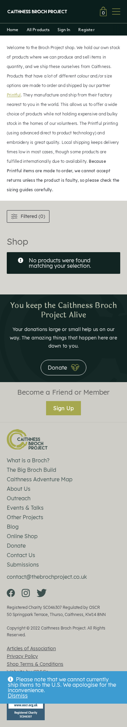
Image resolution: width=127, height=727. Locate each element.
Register (86, 29)
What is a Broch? (28, 460)
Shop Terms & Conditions (35, 664)
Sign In (64, 29)
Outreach (18, 498)
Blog (13, 526)
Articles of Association (31, 648)
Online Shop (22, 536)
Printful (14, 94)
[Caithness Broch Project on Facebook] (11, 593)
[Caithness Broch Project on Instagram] (26, 593)
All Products (38, 29)
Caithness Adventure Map (39, 479)
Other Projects (25, 517)
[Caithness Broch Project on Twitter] (42, 593)
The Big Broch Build (31, 469)
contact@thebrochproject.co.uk (47, 576)
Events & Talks (25, 507)
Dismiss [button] (18, 695)
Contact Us (21, 555)
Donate (16, 545)
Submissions (23, 564)
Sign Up (63, 408)
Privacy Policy (22, 656)
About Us (18, 488)
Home (13, 29)
